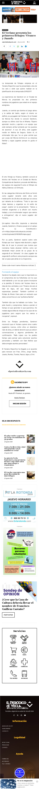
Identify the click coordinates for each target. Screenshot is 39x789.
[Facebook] (10, 46)
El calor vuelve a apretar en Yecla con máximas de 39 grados (14, 437)
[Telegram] (26, 46)
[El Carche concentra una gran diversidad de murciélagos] (31, 475)
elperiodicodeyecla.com (9, 42)
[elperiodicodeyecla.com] (19, 364)
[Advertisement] (19, 162)
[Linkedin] (22, 46)
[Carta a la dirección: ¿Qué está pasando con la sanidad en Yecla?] (31, 450)
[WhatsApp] (18, 46)
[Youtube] (25, 715)
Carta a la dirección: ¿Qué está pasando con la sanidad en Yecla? (14, 449)
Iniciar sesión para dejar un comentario (14, 424)
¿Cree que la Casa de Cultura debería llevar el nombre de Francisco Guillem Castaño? (17, 604)
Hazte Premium (19, 398)
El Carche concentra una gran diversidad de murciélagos (14, 474)
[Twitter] (14, 46)
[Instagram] (21, 715)
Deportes (5, 30)
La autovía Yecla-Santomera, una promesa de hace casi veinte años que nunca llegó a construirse (14, 461)
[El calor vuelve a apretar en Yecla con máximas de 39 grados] (31, 439)
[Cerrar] (37, 782)
